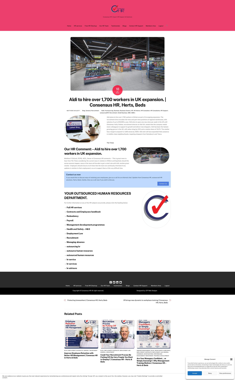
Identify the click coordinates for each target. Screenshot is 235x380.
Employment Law (75, 233)
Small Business (122, 113)
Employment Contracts (75, 350)
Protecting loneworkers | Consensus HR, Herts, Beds (87, 300)
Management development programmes (86, 225)
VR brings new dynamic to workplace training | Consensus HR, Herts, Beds (145, 301)
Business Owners (125, 110)
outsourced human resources (80, 255)
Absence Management (143, 350)
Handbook (140, 354)
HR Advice (137, 110)
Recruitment (95, 110)
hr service (71, 259)
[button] (231, 359)
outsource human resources (80, 251)
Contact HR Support (136, 26)
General (88, 110)
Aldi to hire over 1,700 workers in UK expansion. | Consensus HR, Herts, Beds (117, 102)
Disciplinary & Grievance (162, 350)
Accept (194, 373)
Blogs (124, 26)
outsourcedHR (104, 113)
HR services (78, 26)
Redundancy (73, 216)
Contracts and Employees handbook (84, 212)
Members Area (151, 26)
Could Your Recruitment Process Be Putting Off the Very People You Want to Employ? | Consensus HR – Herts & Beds (116, 358)
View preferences (225, 373)
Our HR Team (104, 26)
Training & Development (161, 355)
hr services (72, 264)
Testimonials (115, 26)
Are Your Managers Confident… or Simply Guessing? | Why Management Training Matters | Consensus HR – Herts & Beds (153, 361)
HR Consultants (155, 110)
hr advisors (72, 268)
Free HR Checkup (91, 26)
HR (132, 110)
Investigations (148, 354)
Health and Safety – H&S (78, 229)
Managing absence (76, 242)
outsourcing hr (73, 246)
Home (69, 26)
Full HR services (74, 207)
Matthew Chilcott (73, 110)
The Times (110, 143)
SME (129, 113)
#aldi (102, 110)
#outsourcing (109, 110)
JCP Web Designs (151, 290)
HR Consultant (145, 110)
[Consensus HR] (117, 13)
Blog (83, 110)
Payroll (70, 220)
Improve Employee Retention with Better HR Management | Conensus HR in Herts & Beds (81, 355)
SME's (133, 113)
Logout (161, 26)
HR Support (164, 110)
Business (116, 110)
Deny (210, 373)
